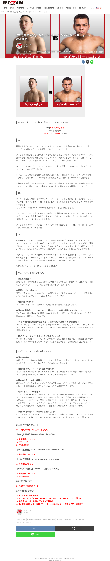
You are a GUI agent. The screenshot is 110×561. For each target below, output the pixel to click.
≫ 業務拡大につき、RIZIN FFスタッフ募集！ (34, 501)
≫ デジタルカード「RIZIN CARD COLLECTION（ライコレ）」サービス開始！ (48, 498)
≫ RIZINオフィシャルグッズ (28, 495)
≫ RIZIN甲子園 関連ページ (27, 486)
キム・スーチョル (57, 128)
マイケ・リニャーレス (53, 133)
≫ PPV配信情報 (23, 445)
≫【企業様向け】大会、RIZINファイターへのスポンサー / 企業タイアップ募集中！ (50, 504)
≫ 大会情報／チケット (25, 439)
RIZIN (26, 47)
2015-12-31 (28, 44)
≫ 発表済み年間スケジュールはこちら (32, 430)
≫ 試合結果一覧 (23, 476)
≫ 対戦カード (22, 442)
